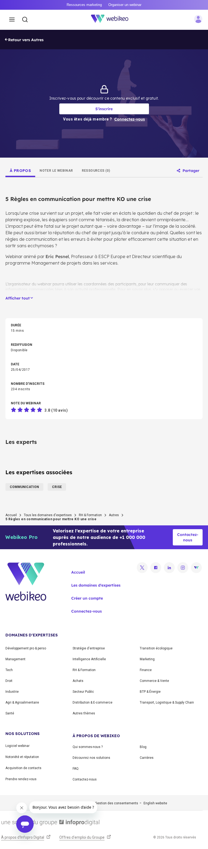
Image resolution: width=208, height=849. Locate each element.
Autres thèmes (84, 713)
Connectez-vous (86, 611)
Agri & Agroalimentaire (22, 702)
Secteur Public (83, 692)
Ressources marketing (84, 5)
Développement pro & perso (25, 648)
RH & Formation (90, 515)
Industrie (12, 692)
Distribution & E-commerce (92, 702)
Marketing (147, 659)
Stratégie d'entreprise (89, 648)
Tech (9, 670)
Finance (146, 670)
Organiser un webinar (124, 5)
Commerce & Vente (154, 681)
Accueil (11, 515)
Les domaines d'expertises (96, 585)
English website (155, 803)
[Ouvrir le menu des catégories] (11, 19)
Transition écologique (156, 648)
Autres (114, 515)
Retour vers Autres (26, 39)
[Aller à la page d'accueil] (112, 20)
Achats (78, 681)
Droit (8, 681)
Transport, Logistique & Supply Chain (167, 702)
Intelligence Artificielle (89, 659)
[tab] (20, 170)
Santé (9, 713)
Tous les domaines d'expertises (48, 515)
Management (15, 659)
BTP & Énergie (150, 692)
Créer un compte (87, 598)
